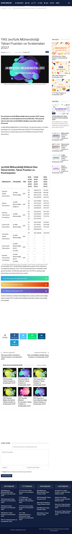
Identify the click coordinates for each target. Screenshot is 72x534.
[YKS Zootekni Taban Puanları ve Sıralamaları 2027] (9, 372)
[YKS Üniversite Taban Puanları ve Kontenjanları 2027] (61, 48)
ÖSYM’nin (33, 271)
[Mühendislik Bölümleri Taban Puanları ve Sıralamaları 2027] (56, 136)
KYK (52, 3)
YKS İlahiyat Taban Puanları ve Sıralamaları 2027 (8, 514)
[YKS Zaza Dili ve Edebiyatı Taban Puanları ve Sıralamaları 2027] (25, 372)
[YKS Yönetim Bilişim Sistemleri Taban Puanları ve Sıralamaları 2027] (9, 391)
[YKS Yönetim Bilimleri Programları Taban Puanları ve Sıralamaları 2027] (25, 391)
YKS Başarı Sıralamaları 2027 (13, 285)
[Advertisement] (36, 23)
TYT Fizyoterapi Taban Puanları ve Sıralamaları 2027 (26, 507)
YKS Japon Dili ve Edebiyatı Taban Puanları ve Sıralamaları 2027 (11, 357)
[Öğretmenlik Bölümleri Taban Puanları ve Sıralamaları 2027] (56, 147)
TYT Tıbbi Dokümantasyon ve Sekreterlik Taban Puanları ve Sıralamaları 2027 (26, 516)
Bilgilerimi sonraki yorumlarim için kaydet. (17, 472)
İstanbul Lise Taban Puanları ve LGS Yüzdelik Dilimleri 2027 (62, 492)
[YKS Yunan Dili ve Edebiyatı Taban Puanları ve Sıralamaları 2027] (40, 372)
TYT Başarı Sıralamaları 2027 (13, 291)
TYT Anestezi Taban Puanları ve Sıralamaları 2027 (26, 492)
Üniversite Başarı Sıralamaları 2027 (15, 278)
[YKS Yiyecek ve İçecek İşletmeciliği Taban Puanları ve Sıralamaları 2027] (40, 391)
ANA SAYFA (20, 3)
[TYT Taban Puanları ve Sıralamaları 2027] (61, 85)
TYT (34, 3)
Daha (57, 3)
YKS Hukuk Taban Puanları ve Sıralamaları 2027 (8, 507)
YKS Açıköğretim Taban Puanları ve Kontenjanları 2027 (60, 117)
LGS (47, 3)
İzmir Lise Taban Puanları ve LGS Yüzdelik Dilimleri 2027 (62, 506)
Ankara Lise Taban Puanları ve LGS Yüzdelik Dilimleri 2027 (62, 499)
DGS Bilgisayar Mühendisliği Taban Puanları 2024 (43, 492)
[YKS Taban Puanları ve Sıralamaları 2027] (61, 68)
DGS (41, 3)
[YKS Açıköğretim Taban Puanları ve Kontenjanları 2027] (61, 109)
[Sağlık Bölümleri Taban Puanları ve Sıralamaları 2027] (56, 157)
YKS (28, 3)
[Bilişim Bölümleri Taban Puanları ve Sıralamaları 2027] (56, 168)
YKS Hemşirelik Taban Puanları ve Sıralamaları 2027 (8, 500)
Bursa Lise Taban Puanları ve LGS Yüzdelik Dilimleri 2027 (63, 512)
